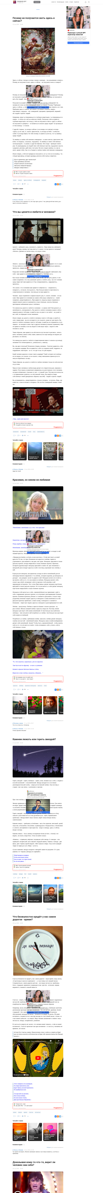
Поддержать (37, 2)
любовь (21, 751)
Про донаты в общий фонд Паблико (20, 13)
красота (15, 751)
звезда (21, 940)
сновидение (37, 228)
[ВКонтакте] (56, 22)
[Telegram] (60, 22)
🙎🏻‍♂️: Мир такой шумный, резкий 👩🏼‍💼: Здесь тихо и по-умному (22, 932)
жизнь (14, 228)
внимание (15, 497)
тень (34, 497)
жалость (40, 751)
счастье (31, 1178)
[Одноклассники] (58, 22)
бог (25, 940)
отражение (23, 497)
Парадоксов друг (22, 1)
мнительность (42, 17)
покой (29, 497)
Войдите (49, 52)
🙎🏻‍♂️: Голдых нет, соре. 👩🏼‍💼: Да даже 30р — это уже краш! (23, 1170)
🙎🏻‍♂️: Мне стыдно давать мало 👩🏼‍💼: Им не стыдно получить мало (23, 220)
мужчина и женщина (30, 751)
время (25, 1178)
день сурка (27, 17)
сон (14, 17)
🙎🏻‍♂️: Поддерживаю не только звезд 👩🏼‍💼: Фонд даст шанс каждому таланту (24, 10)
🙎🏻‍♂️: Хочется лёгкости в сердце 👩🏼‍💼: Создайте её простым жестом (23, 490)
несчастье (37, 1178)
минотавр (34, 17)
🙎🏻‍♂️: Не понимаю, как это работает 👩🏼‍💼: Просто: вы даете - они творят (23, 744)
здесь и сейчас (28, 228)
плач (45, 751)
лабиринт (19, 17)
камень (35, 940)
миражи (44, 228)
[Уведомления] (85, 2)
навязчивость (40, 497)
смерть (20, 228)
